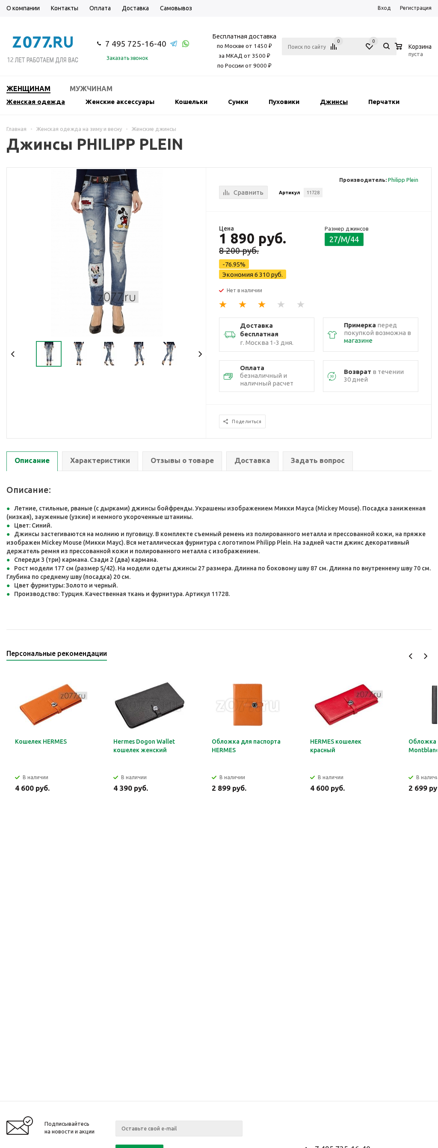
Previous (13, 354)
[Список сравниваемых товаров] (335, 50)
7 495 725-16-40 (135, 43)
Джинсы (334, 101)
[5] (301, 304)
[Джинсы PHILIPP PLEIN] (107, 252)
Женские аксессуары (120, 101)
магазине (358, 340)
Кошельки (191, 101)
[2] (243, 304)
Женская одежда (35, 101)
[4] (281, 304)
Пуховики (284, 101)
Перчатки (384, 101)
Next (200, 354)
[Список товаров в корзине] (414, 53)
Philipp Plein (403, 180)
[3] (262, 304)
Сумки (238, 101)
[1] (223, 304)
